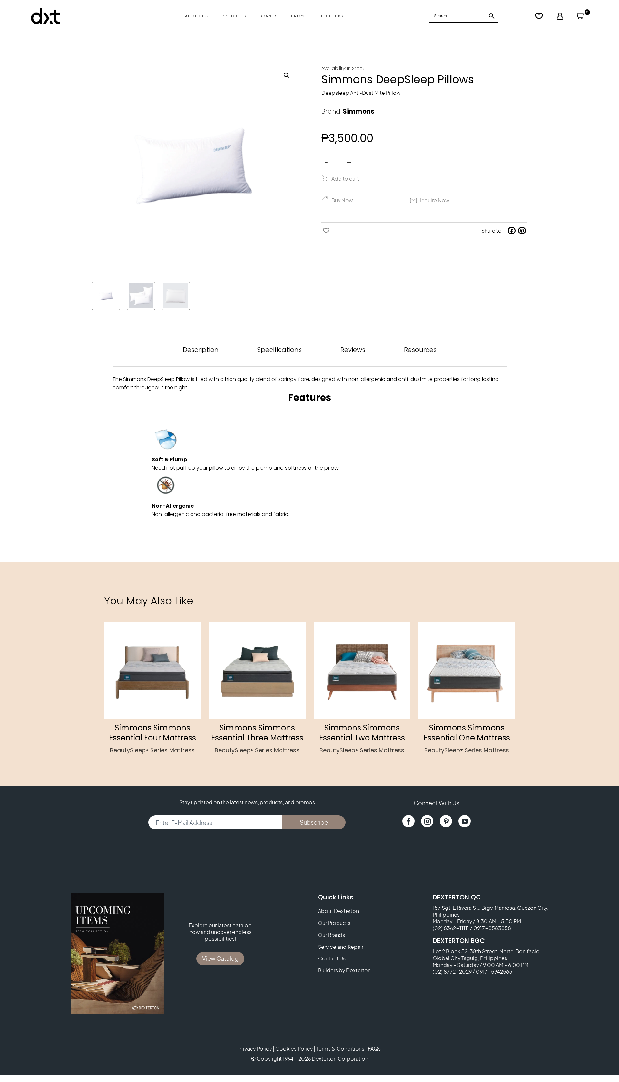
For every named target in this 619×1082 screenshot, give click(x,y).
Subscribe (314, 822)
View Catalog (220, 958)
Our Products (334, 923)
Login (560, 16)
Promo (299, 16)
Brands (269, 16)
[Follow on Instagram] (427, 821)
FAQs (374, 1048)
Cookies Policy (294, 1048)
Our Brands (331, 935)
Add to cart (345, 178)
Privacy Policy (255, 1048)
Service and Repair (340, 947)
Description (201, 349)
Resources (420, 349)
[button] (286, 75)
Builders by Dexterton (344, 970)
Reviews (352, 349)
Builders (332, 16)
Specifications (279, 349)
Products (234, 16)
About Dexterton (338, 911)
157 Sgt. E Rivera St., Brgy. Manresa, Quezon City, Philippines (490, 911)
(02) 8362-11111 (451, 928)
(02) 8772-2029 (452, 971)
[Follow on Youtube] (464, 821)
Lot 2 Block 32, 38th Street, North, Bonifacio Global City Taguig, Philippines (486, 954)
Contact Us (332, 958)
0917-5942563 (494, 971)
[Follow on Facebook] (408, 821)
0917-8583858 (492, 928)
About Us (196, 16)
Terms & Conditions (340, 1048)
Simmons (358, 111)
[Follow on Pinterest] (446, 821)
